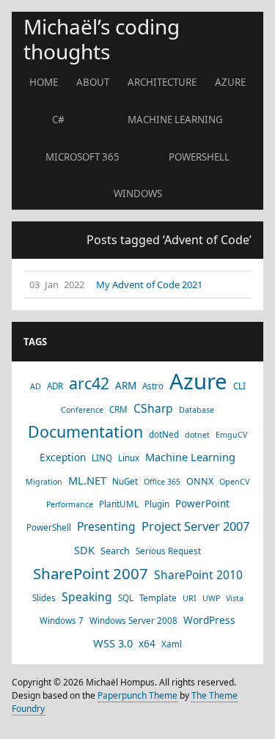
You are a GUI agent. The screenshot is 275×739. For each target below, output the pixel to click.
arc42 (89, 383)
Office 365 (162, 482)
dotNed (164, 434)
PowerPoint (202, 503)
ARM (125, 385)
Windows (138, 193)
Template (158, 597)
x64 (147, 643)
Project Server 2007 (195, 526)
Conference (82, 410)
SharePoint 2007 (90, 573)
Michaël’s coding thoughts (101, 38)
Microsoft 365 (82, 156)
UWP (211, 598)
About (92, 82)
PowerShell (199, 156)
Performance (69, 504)
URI (190, 598)
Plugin (156, 504)
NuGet (125, 481)
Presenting (106, 526)
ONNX (199, 481)
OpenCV (234, 482)
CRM (118, 409)
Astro (153, 385)
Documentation (85, 432)
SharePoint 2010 (198, 575)
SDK (84, 550)
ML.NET (87, 480)
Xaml (171, 644)
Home (43, 82)
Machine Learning (175, 119)
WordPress (209, 620)
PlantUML (119, 504)
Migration (44, 482)
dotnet (197, 435)
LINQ (102, 457)
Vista (234, 598)
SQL (125, 597)
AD (35, 386)
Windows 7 (62, 620)
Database (196, 410)
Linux (128, 457)
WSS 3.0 (113, 643)
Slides (44, 597)
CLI (239, 385)
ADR (55, 385)
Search (115, 550)
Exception (63, 457)
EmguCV (231, 435)
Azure (230, 82)
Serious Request (168, 550)
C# (58, 119)
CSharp (153, 408)
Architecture (162, 82)
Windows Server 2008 (133, 620)
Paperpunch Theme (137, 695)
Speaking (87, 597)
